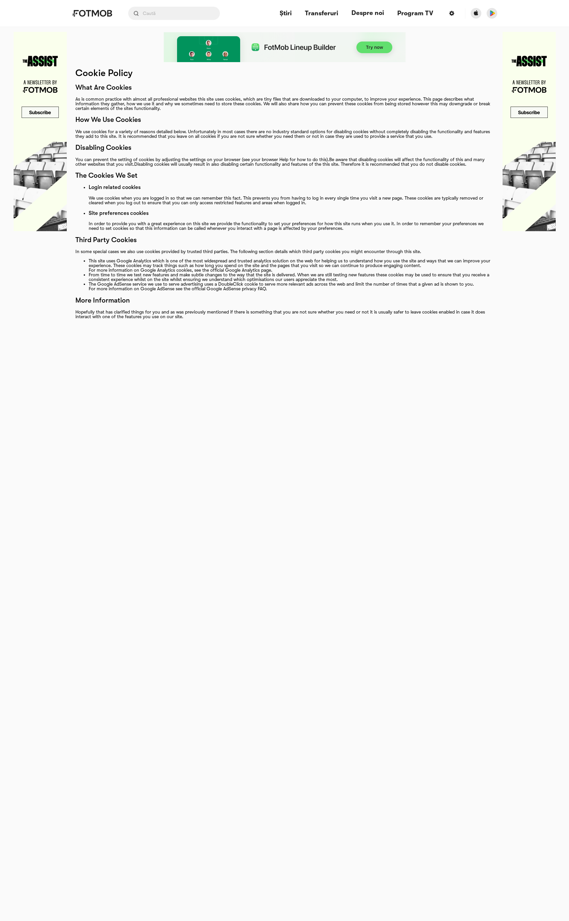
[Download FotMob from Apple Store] (476, 13)
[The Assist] (40, 131)
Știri (286, 13)
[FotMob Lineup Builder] (285, 47)
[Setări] (451, 13)
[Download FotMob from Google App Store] (492, 13)
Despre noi (367, 13)
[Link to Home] (92, 13)
